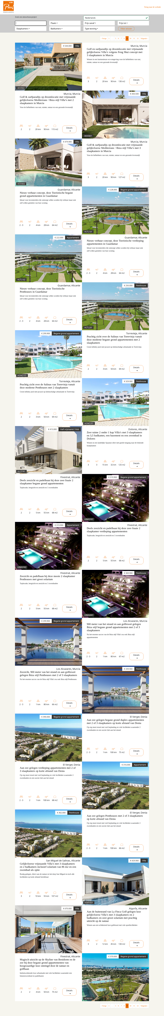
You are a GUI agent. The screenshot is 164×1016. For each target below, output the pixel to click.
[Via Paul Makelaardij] (8, 7)
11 (134, 38)
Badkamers (56, 28)
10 (130, 38)
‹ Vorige (103, 38)
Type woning (91, 28)
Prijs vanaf (89, 23)
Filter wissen (126, 28)
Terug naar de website (152, 7)
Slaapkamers (22, 28)
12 (138, 38)
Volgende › (144, 38)
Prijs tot (122, 23)
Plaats (53, 23)
